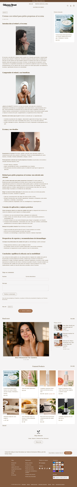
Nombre (4, 276)
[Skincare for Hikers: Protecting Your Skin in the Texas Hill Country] (58, 343)
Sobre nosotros (28, 462)
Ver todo (72, 318)
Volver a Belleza (26, 310)
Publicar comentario (9, 294)
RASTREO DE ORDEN (38, 7)
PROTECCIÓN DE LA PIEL (41, 4)
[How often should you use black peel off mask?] (58, 328)
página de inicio (15, 466)
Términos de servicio (30, 474)
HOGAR (31, 4)
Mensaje (4, 283)
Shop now (38, 442)
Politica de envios (29, 468)
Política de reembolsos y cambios (31, 471)
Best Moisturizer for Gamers (26, 358)
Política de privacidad (30, 476)
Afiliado (13, 470)
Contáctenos (28, 464)
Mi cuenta (13, 474)
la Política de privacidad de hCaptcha (33, 298)
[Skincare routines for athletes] (58, 336)
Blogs (12, 472)
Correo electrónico (30, 276)
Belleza (13, 464)
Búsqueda (13, 462)
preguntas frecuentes (16, 468)
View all (4, 425)
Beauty (5, 12)
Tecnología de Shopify (60, 484)
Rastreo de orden (29, 466)
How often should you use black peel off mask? (69, 327)
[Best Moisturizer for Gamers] (26, 339)
